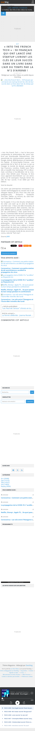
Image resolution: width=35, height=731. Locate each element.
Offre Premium (26, 674)
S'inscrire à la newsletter (9, 253)
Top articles (24, 670)
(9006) (6, 486)
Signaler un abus (14, 672)
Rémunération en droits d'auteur (11, 674)
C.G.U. (22, 672)
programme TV (13, 582)
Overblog (29, 665)
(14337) (5, 482)
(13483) (5, 484)
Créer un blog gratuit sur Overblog (9, 670)
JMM (8, 236)
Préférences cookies (27, 676)
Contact (31, 670)
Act (17, 44)
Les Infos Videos (17, 7)
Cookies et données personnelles (11, 676)
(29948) (5, 478)
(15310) (5, 480)
